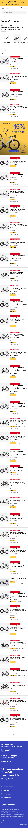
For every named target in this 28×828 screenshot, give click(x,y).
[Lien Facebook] (2, 779)
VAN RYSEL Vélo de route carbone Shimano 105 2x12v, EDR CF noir (18, 108)
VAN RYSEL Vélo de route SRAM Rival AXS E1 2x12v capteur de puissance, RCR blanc (18, 257)
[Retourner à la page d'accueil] (12, 8)
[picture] (4, 60)
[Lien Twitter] (6, 779)
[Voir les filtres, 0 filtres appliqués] (3, 50)
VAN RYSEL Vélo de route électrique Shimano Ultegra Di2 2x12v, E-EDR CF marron (18, 469)
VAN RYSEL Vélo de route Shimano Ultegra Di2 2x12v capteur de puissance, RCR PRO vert (18, 453)
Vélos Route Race (17, 42)
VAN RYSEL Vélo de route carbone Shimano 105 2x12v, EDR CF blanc (18, 76)
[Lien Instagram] (12, 779)
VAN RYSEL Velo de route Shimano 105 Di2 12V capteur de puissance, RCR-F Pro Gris (18, 161)
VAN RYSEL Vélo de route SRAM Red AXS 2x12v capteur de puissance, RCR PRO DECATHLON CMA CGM (18, 595)
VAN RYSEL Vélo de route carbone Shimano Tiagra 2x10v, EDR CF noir (18, 60)
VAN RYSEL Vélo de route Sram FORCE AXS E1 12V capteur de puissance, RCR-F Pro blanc (18, 627)
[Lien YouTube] (9, 779)
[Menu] (3, 8)
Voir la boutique (14, 151)
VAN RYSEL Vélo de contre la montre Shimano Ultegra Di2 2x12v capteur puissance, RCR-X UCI (18, 686)
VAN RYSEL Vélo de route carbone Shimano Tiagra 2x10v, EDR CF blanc (18, 193)
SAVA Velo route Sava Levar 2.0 (18, 578)
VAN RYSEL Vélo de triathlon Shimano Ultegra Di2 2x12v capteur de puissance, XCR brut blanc (18, 369)
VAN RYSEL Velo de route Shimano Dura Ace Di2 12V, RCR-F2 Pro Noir (18, 644)
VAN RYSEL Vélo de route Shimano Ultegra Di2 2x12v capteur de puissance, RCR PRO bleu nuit (18, 304)
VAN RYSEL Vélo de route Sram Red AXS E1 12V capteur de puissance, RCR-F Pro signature (18, 422)
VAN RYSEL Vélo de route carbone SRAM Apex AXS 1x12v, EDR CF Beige (18, 534)
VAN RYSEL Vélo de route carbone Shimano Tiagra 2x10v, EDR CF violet (18, 176)
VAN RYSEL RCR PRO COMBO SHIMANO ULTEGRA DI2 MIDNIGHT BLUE (17, 659)
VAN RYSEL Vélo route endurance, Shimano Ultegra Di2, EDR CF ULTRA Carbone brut (18, 565)
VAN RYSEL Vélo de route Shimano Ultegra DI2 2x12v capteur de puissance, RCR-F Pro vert (18, 719)
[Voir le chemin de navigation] (2, 17)
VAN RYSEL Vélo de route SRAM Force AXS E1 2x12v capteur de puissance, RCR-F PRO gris (18, 352)
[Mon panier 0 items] (25, 8)
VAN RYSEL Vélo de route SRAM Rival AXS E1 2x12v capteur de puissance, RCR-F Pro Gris (18, 242)
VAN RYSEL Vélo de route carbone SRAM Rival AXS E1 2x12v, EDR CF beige (17, 319)
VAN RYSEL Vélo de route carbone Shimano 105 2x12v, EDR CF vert (18, 226)
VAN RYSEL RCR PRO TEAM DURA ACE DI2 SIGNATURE (18, 671)
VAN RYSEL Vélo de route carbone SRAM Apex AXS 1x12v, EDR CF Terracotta (18, 702)
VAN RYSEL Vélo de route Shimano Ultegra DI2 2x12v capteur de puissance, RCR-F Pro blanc (18, 610)
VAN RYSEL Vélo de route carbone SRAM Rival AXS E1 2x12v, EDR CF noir (17, 336)
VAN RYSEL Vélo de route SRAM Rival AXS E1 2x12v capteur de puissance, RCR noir (18, 209)
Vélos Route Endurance (7, 43)
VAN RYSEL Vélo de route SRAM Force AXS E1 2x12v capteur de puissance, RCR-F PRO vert (18, 436)
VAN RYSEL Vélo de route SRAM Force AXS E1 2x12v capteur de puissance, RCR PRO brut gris (18, 550)
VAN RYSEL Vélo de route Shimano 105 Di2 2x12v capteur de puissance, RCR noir (18, 93)
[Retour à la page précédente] (8, 734)
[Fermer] (25, 3)
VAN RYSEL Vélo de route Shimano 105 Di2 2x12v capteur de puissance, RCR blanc (18, 288)
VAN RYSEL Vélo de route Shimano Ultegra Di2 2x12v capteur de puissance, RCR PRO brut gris (18, 387)
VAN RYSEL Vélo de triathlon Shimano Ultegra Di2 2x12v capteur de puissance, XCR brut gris (18, 483)
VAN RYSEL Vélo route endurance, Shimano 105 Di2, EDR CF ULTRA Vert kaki (17, 500)
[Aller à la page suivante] (19, 734)
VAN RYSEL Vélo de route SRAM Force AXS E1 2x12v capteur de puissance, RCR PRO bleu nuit (18, 405)
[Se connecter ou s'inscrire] (21, 8)
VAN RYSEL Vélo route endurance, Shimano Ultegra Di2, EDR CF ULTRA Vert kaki (18, 517)
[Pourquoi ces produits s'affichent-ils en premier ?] (2, 54)
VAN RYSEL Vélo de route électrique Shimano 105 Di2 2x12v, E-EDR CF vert (17, 274)
